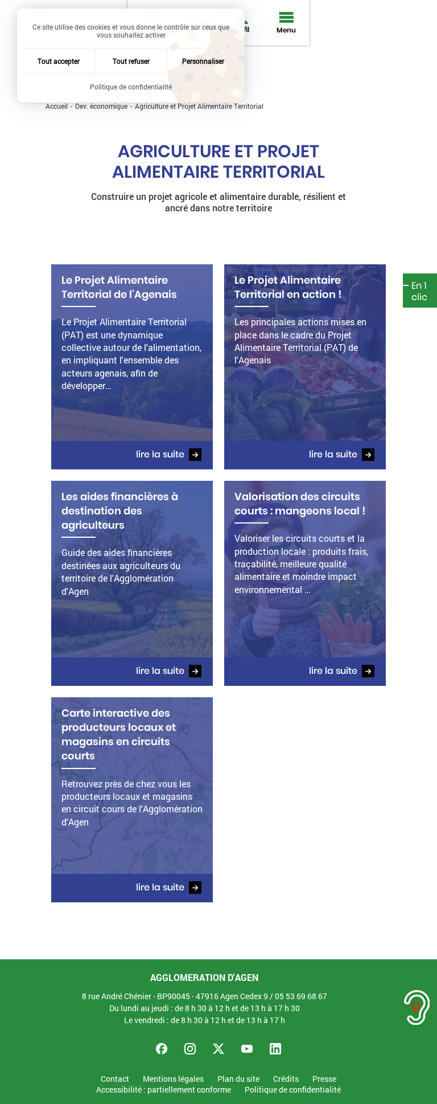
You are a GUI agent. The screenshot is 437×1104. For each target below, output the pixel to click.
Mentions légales (173, 1079)
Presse (324, 1079)
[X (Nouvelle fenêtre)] (218, 1048)
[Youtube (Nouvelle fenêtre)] (247, 1048)
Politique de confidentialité (293, 1090)
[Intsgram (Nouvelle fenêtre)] (190, 1048)
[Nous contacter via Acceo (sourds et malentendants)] (417, 1007)
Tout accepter (59, 61)
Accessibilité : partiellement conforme (163, 1090)
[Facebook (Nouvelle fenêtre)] (161, 1048)
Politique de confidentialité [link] (131, 86)
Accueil (57, 106)
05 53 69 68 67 (301, 996)
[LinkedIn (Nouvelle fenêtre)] (275, 1048)
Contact (115, 1079)
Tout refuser (131, 61)
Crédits (286, 1079)
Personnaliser (203, 61)
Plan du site (238, 1079)
